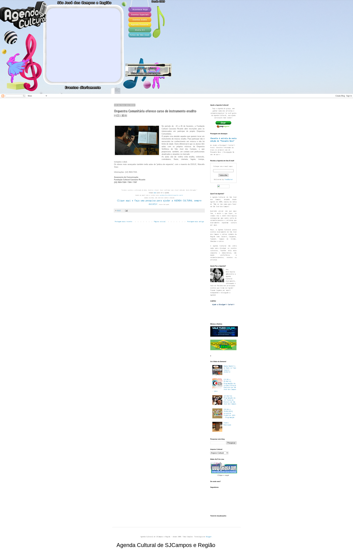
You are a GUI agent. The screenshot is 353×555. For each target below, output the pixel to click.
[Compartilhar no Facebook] (123, 115)
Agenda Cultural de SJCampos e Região (166, 545)
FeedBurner (229, 179)
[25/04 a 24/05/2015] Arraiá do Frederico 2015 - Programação (229, 413)
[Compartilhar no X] (120, 115)
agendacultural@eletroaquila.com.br (171, 195)
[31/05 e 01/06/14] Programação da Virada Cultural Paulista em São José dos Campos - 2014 (224, 385)
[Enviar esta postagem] (126, 210)
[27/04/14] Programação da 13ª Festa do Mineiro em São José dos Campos (230, 400)
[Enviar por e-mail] (115, 115)
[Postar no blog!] (118, 115)
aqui (155, 192)
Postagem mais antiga (195, 221)
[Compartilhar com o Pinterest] (125, 115)
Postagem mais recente (123, 221)
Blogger (209, 536)
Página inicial (159, 221)
